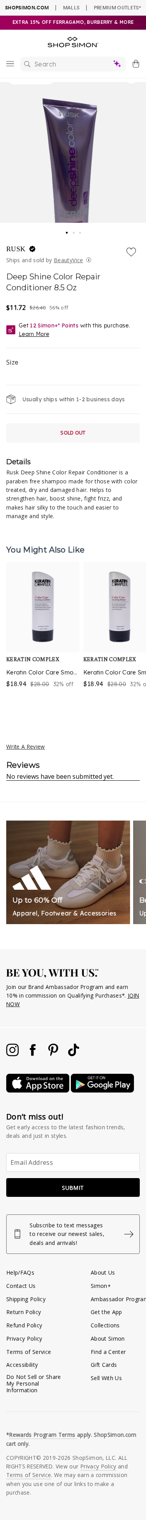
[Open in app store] (38, 1090)
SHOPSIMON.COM (27, 7)
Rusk (17, 249)
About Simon (108, 1338)
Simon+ (101, 1285)
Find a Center (108, 1351)
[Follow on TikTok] (73, 1054)
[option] (42, 635)
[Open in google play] (102, 1090)
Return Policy (23, 1312)
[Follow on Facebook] (33, 1054)
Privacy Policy (24, 1338)
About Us (103, 1272)
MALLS (71, 7)
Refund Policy (24, 1325)
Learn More (34, 334)
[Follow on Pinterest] (54, 1054)
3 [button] (81, 230)
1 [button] (67, 230)
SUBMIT (73, 1187)
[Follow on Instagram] (13, 1054)
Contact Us (20, 1285)
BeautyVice (68, 260)
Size (12, 362)
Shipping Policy (26, 1299)
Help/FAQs (20, 1272)
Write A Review (25, 746)
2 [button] (74, 230)
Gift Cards (104, 1364)
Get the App (106, 1312)
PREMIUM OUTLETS (117, 7)
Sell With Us (106, 1378)
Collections (105, 1325)
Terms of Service (28, 1351)
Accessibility (22, 1364)
